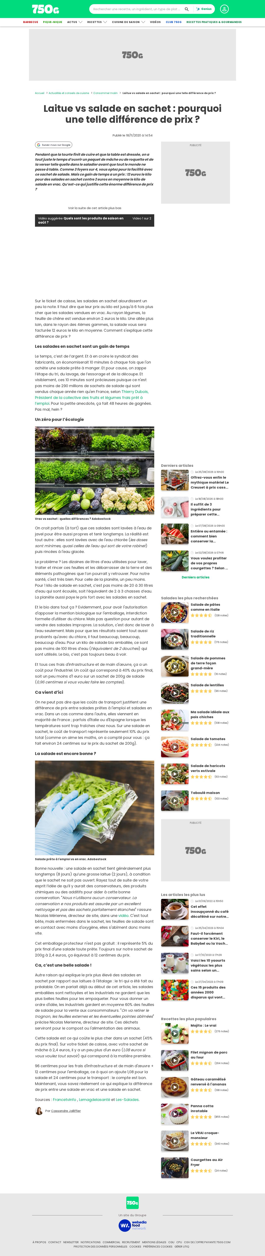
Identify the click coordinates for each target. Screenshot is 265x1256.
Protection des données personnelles (100, 1246)
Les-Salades (127, 1099)
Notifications (91, 1242)
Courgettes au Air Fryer (207, 1162)
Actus (72, 22)
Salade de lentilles (207, 685)
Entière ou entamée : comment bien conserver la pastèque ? (209, 536)
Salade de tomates (208, 739)
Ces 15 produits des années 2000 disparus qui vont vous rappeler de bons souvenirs (208, 992)
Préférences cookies (157, 1246)
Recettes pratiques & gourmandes (214, 22)
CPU (179, 1242)
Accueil (39, 93)
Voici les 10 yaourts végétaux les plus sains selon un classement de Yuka (209, 965)
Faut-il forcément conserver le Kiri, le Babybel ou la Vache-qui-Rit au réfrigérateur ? (210, 938)
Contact (54, 1242)
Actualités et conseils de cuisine (69, 93)
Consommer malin (105, 93)
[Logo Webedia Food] (132, 1225)
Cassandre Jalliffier (66, 1111)
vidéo (123, 915)
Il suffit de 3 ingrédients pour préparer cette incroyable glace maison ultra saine (208, 509)
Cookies (135, 1246)
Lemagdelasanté (94, 1099)
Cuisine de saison (126, 22)
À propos (39, 1242)
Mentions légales (154, 1242)
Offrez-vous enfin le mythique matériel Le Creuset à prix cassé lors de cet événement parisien (210, 482)
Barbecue (30, 22)
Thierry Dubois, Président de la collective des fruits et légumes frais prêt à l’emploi (92, 397)
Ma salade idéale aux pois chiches (210, 714)
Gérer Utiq (182, 1246)
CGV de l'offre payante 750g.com (207, 1242)
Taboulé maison (205, 792)
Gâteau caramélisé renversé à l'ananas (208, 1082)
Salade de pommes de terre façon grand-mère (208, 663)
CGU (171, 1242)
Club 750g (174, 22)
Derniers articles (196, 577)
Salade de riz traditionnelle (203, 634)
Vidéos (155, 22)
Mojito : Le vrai (203, 1025)
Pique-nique (52, 22)
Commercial (111, 1242)
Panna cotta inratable (202, 1108)
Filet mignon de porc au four (209, 1055)
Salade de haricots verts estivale (208, 768)
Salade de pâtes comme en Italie (205, 607)
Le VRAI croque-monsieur (205, 1135)
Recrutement (131, 1242)
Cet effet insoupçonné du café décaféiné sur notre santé (210, 911)
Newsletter (71, 1242)
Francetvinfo (64, 1099)
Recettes (94, 22)
